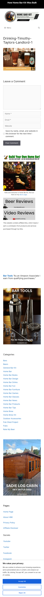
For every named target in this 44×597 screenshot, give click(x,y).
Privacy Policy (9, 523)
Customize (22, 587)
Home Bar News (10, 400)
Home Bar (7, 371)
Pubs (5, 426)
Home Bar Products (11, 404)
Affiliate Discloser (10, 528)
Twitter (6, 547)
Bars (5, 360)
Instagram (7, 559)
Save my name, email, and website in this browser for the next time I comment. (22, 133)
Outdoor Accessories (12, 418)
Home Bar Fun (9, 386)
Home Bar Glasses (11, 397)
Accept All (22, 581)
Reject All (22, 593)
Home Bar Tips (9, 408)
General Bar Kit (9, 368)
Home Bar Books (10, 375)
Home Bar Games (10, 393)
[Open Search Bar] (39, 28)
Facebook (7, 553)
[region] (22, 578)
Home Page (8, 512)
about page (23, 194)
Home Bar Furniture (11, 389)
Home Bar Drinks (10, 382)
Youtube (6, 541)
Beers (5, 364)
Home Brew (8, 411)
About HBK (8, 517)
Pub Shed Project (10, 422)
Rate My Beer (9, 429)
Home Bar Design (10, 379)
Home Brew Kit (9, 415)
